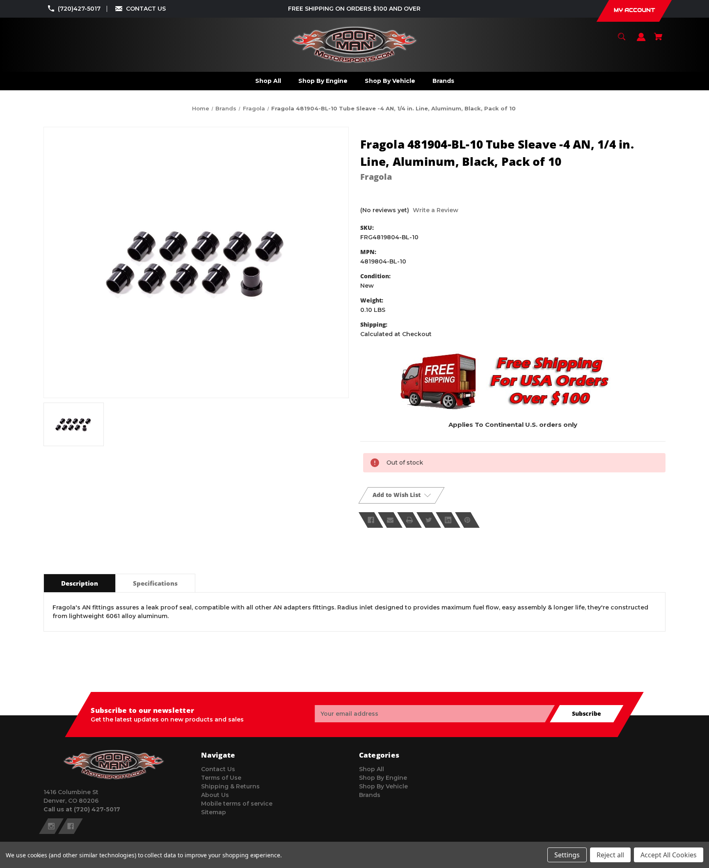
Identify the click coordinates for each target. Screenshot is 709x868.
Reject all (610, 854)
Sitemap (213, 812)
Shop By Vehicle (383, 786)
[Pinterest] (467, 520)
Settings (567, 854)
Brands (369, 795)
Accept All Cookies (668, 854)
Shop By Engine (383, 777)
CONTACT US (146, 8)
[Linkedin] (448, 520)
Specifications (155, 583)
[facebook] (70, 826)
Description (79, 583)
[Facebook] (371, 520)
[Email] (390, 520)
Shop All (371, 769)
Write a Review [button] (435, 210)
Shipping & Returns (230, 786)
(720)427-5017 (79, 8)
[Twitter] (428, 520)
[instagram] (51, 826)
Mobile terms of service (236, 803)
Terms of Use (221, 777)
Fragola (376, 176)
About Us (215, 795)
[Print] (409, 520)
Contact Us (218, 769)
